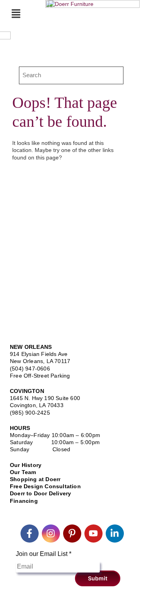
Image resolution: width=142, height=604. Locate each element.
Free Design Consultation (45, 486)
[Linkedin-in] (115, 533)
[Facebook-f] (30, 533)
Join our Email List (43, 553)
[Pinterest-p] (72, 533)
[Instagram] (51, 533)
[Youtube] (93, 533)
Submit (97, 578)
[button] (16, 13)
